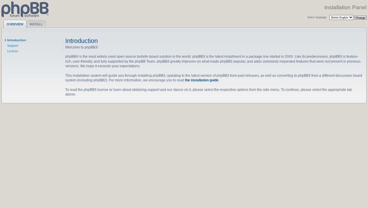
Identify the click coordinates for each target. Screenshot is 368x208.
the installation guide (201, 80)
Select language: (317, 17)
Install (36, 24)
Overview (15, 24)
